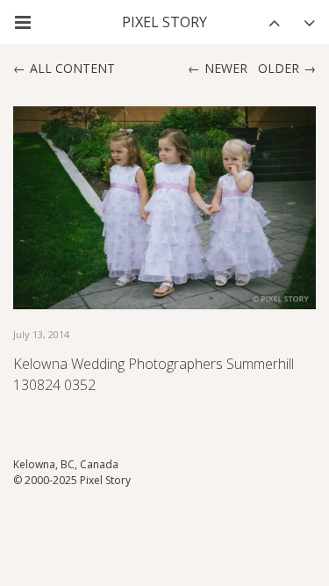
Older (278, 68)
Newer (225, 68)
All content (72, 68)
